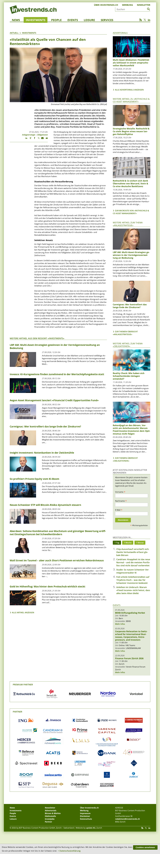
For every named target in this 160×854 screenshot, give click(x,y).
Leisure (89, 20)
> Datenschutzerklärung (69, 851)
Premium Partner (23, 684)
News (16, 20)
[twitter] (37, 139)
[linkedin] (25, 139)
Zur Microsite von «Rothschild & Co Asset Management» (131, 212)
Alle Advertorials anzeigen (129, 89)
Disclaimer (85, 816)
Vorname (120, 491)
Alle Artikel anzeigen (23, 612)
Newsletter (143, 5)
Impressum (85, 813)
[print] (46, 139)
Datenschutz (86, 819)
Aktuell (14, 32)
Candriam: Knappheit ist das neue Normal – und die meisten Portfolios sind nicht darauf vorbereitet (133, 562)
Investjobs (49, 819)
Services (107, 20)
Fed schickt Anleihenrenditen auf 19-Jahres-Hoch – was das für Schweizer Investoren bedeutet (132, 579)
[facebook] (33, 139)
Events (72, 20)
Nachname (121, 500)
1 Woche (128, 542)
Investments (35, 20)
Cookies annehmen (145, 847)
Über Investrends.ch (106, 5)
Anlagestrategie (28, 134)
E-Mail (118, 509)
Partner (17, 711)
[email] (42, 139)
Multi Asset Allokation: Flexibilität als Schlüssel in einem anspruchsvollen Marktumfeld (131, 62)
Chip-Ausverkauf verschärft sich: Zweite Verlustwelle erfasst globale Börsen (132, 552)
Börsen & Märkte (53, 813)
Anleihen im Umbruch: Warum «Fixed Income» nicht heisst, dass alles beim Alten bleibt (133, 590)
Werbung (127, 5)
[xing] (29, 139)
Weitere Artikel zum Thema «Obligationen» (128, 345)
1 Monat (140, 542)
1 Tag (117, 542)
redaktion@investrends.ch (127, 819)
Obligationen (42, 134)
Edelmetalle (50, 816)
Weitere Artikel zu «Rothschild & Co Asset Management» (131, 100)
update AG (90, 828)
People (56, 20)
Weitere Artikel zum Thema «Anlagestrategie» (128, 224)
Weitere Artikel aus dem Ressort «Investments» (37, 338)
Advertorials (120, 32)
